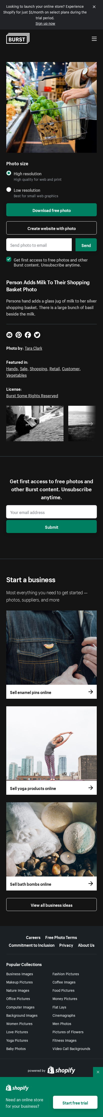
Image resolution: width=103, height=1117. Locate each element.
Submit (51, 526)
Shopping (38, 368)
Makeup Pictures (19, 981)
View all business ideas (51, 904)
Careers (33, 937)
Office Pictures (18, 998)
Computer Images (20, 1007)
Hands (12, 368)
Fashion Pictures (65, 973)
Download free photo (51, 209)
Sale (24, 368)
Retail (55, 368)
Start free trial (75, 1102)
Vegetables (16, 374)
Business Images (19, 973)
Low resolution (27, 190)
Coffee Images (64, 981)
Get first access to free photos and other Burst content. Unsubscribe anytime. (51, 262)
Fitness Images (64, 1040)
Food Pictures (63, 990)
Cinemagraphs (63, 1015)
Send (86, 245)
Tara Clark (33, 347)
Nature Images (17, 990)
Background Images (22, 1015)
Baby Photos (16, 1048)
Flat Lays (59, 1007)
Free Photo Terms (61, 937)
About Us (86, 944)
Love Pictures (17, 1031)
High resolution (28, 173)
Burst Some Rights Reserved (32, 395)
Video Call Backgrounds (71, 1048)
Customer (71, 368)
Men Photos (61, 1023)
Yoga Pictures (17, 1040)
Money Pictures (64, 998)
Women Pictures (19, 1023)
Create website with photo (52, 227)
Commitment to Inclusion (31, 944)
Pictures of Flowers (68, 1031)
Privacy (66, 944)
